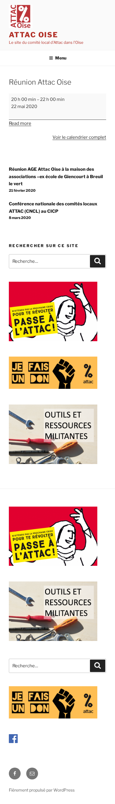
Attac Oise (33, 34)
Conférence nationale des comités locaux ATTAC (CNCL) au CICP (53, 210)
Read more (20, 123)
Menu (60, 57)
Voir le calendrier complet (79, 137)
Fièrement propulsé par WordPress (42, 789)
